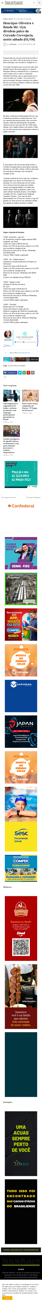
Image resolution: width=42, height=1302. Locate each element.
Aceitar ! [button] (7, 1298)
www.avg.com (25, 353)
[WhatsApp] (24, 372)
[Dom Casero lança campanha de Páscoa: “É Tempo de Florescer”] (30, 396)
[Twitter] (20, 372)
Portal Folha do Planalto (23, 19)
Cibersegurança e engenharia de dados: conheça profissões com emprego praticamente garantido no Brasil (10, 411)
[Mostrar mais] (5, 377)
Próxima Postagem (33, 497)
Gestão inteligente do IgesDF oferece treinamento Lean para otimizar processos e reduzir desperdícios (11, 445)
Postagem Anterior (9, 497)
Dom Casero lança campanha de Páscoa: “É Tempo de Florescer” (30, 406)
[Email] (33, 372)
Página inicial (7, 19)
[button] (2, 3)
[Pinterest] (28, 372)
